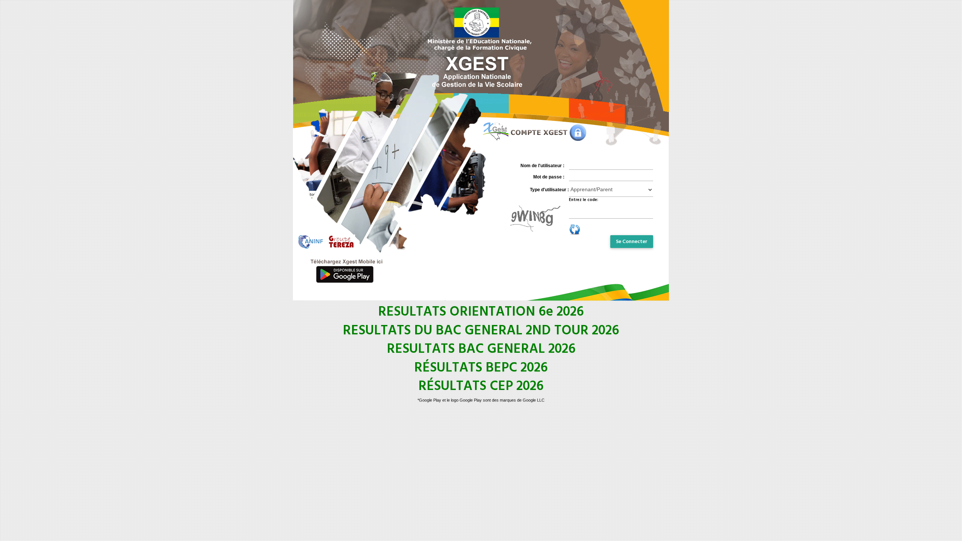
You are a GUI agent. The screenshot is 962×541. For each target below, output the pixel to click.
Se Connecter (631, 241)
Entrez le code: (583, 199)
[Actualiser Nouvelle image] (575, 229)
